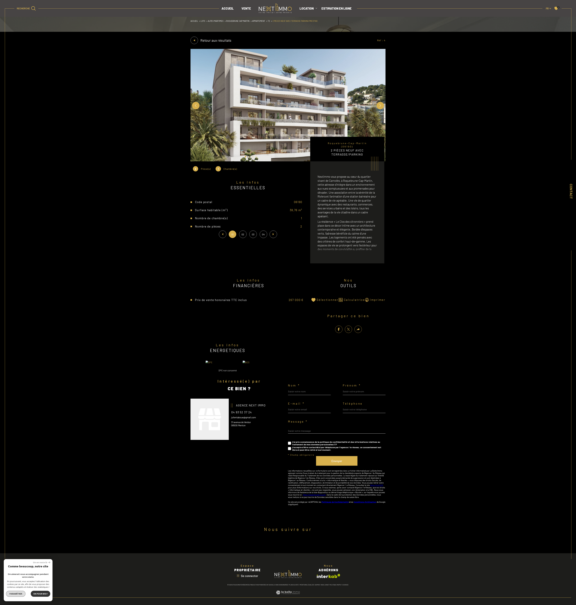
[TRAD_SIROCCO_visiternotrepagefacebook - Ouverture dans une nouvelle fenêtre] (278, 542)
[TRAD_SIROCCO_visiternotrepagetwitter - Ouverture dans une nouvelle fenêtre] (288, 542)
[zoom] (288, 160)
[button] (380, 105)
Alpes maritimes (216, 21)
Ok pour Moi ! (40, 593)
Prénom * (352, 385)
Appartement (258, 21)
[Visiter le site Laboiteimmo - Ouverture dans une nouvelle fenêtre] (288, 595)
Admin (317, 585)
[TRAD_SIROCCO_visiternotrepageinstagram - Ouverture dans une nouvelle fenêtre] (297, 542)
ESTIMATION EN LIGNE (336, 8)
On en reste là (40, 562)
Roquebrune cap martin (237, 21)
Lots (203, 21)
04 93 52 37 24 (241, 412)
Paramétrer (15, 593)
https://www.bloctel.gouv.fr (314, 495)
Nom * (294, 385)
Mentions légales (307, 585)
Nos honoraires (282, 585)
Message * (298, 421)
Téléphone (353, 403)
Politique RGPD (335, 585)
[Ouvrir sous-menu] (316, 8)
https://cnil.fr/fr (376, 485)
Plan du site (293, 585)
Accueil (228, 8)
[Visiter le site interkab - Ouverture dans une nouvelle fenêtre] (328, 576)
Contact (571, 191)
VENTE (246, 8)
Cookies (345, 585)
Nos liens (324, 585)
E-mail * (296, 403)
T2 (269, 21)
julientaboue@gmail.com (243, 417)
